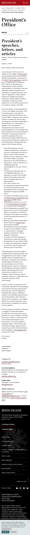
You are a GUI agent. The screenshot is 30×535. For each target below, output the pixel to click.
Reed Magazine (7, 460)
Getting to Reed (8, 424)
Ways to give (6, 456)
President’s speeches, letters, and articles (13, 10)
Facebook (24, 488)
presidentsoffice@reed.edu (11, 362)
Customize (13, 531)
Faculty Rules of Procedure (17, 204)
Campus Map (7, 429)
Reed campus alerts (8, 472)
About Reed (6, 437)
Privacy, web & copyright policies (11, 496)
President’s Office (20, 8)
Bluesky (27, 488)
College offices (6, 445)
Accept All (5, 531)
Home (3, 8)
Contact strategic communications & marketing (14, 451)
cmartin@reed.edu (20, 330)
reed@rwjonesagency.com (10, 396)
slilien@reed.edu (7, 384)
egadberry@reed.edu (9, 376)
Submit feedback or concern (10, 494)
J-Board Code (20, 222)
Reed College (9, 3)
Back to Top (21, 481)
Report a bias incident (8, 500)
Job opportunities (8, 441)
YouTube (17, 488)
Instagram (20, 488)
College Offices (10, 8)
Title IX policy (22, 74)
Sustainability (6, 468)
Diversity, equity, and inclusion (12, 464)
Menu (4, 32)
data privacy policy (6, 528)
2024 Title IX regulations (12, 80)
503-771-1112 (6, 419)
